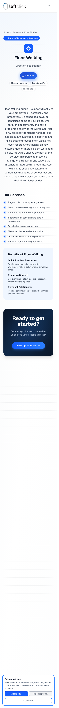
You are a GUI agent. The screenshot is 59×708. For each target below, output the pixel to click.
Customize (28, 700)
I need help (28, 89)
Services (17, 32)
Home (6, 32)
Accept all (16, 694)
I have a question (19, 83)
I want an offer (39, 83)
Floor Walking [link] (30, 32)
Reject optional (41, 694)
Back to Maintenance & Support (23, 38)
